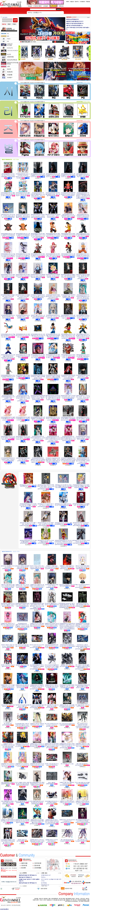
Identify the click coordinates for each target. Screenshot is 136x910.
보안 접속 (5, 17)
